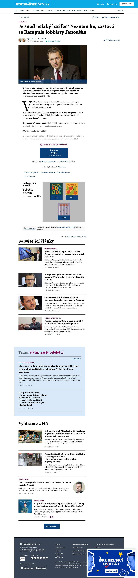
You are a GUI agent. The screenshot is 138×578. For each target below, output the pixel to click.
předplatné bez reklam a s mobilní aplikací (55, 161)
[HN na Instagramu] (38, 558)
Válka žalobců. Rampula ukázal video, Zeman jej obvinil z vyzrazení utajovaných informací (64, 254)
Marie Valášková (43, 39)
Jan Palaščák (23, 479)
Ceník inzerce (59, 557)
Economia (58, 551)
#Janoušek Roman (64, 172)
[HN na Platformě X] (32, 558)
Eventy (98, 548)
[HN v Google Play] (27, 568)
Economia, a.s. (33, 547)
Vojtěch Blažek (32, 39)
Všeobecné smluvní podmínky (82, 554)
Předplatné (127, 4)
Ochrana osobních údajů (80, 544)
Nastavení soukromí (79, 551)
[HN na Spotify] (44, 558)
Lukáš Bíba (38, 81)
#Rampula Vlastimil (48, 172)
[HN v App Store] (41, 568)
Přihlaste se (62, 167)
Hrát (56, 197)
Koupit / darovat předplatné (105, 544)
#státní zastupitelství (32, 172)
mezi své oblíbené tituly (66, 227)
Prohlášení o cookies (79, 548)
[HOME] (15, 11)
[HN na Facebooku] (35, 558)
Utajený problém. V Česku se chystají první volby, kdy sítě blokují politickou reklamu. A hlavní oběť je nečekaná (48, 369)
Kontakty (57, 544)
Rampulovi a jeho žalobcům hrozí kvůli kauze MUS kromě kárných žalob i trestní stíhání (64, 277)
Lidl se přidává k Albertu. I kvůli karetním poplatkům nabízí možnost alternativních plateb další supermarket (65, 433)
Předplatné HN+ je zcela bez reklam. (77, 236)
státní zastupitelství (47, 352)
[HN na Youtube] (47, 558)
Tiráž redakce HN (60, 548)
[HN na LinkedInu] (41, 558)
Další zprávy (51, 526)
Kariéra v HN (59, 554)
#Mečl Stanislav (30, 176)
